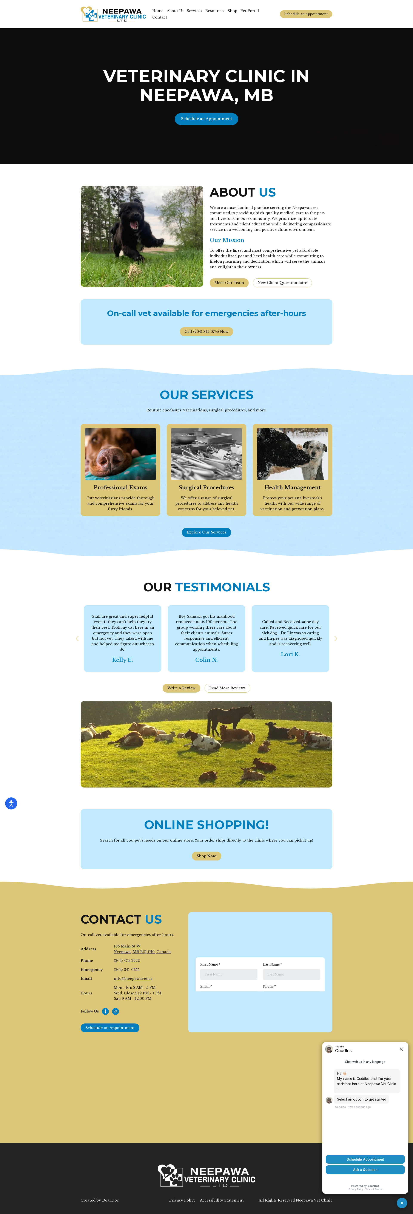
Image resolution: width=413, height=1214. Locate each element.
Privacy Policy (182, 1200)
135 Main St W (127, 946)
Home (157, 11)
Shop (232, 11)
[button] (306, 14)
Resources (214, 11)
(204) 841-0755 (127, 969)
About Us (175, 11)
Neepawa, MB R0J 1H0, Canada (142, 952)
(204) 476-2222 (127, 960)
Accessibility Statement (222, 1200)
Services (194, 11)
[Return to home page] (113, 14)
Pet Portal (249, 11)
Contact (159, 17)
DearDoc (110, 1200)
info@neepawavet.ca (133, 978)
